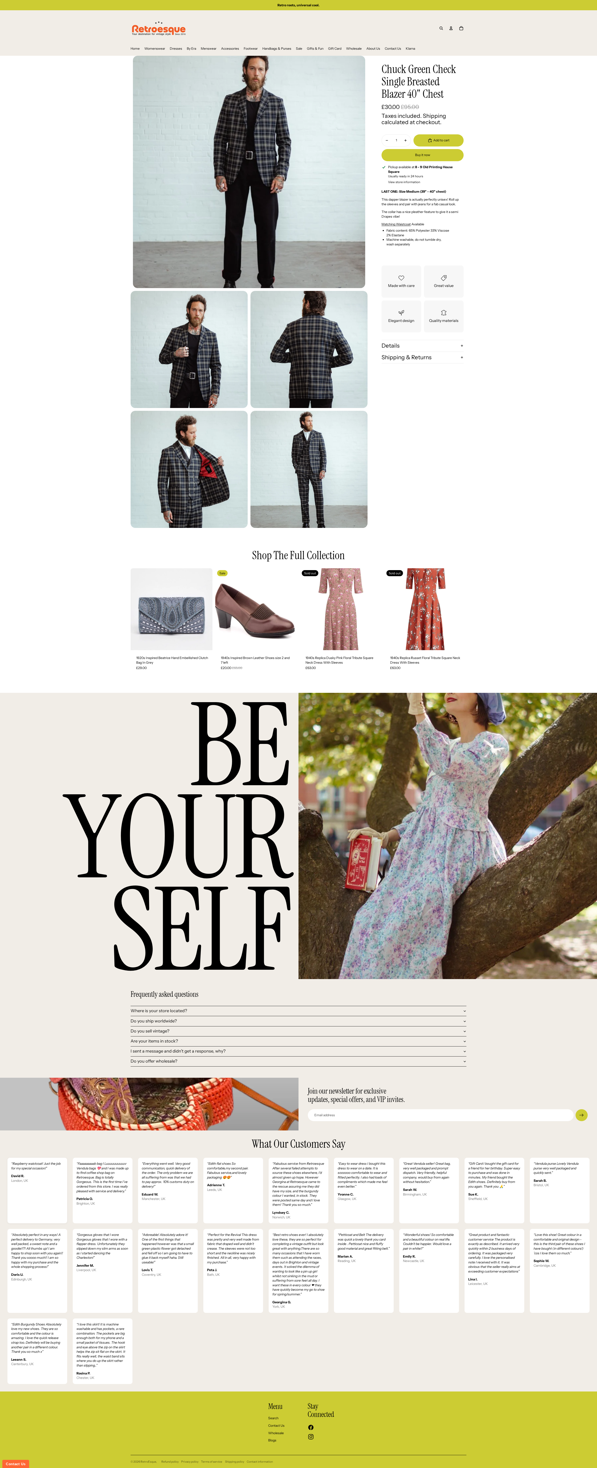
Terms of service (211, 1461)
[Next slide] (205, 609)
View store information (404, 182)
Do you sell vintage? (150, 1031)
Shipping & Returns (406, 357)
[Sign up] (582, 1115)
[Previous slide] (138, 609)
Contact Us (276, 1425)
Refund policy (170, 1461)
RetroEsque (148, 1461)
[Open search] (441, 28)
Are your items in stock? (154, 1041)
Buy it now (422, 155)
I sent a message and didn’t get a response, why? (178, 1051)
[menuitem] (135, 49)
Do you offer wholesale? (154, 1061)
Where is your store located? (159, 1010)
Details (390, 345)
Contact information (260, 1461)
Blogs (272, 1440)
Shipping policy (234, 1461)
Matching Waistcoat (396, 224)
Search (273, 1418)
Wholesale (276, 1433)
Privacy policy (189, 1461)
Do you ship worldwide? (154, 1021)
